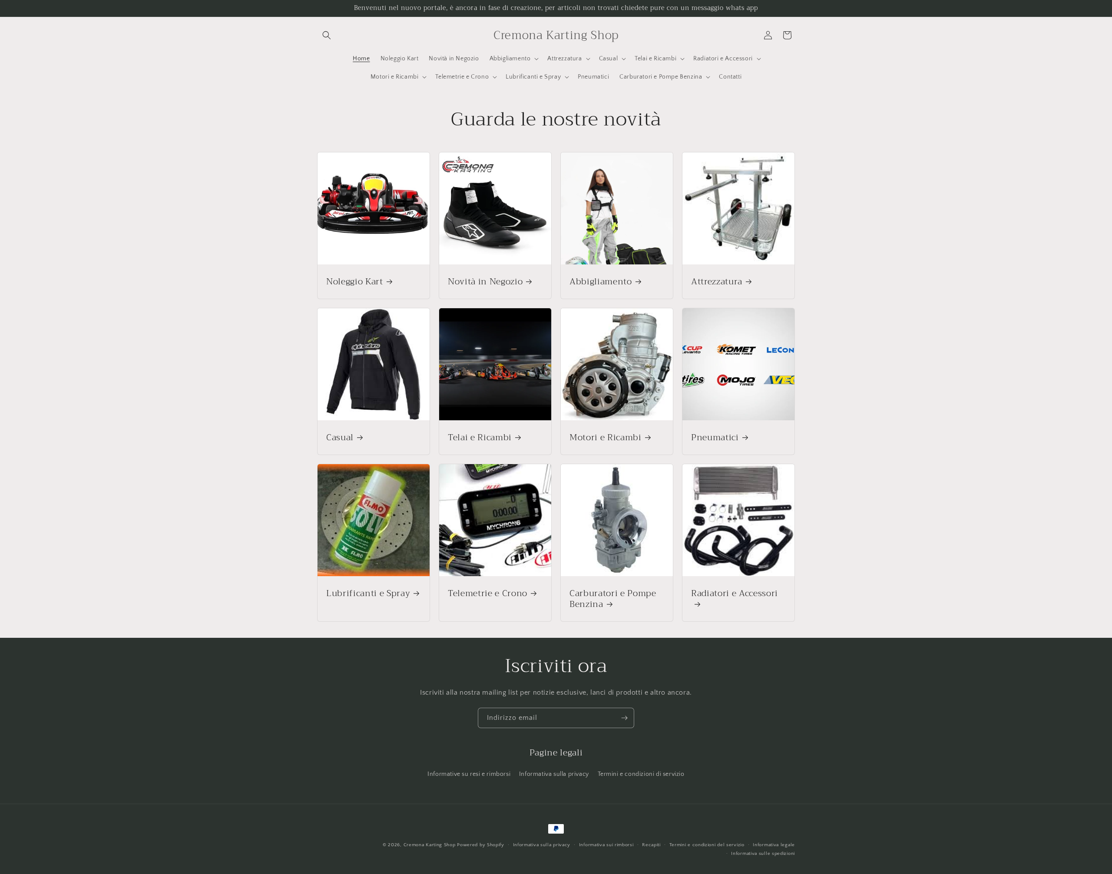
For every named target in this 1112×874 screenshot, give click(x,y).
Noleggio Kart (354, 281)
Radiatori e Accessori (734, 594)
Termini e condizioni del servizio (707, 845)
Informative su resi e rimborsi (468, 774)
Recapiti (651, 845)
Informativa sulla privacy (554, 774)
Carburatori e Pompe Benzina (612, 599)
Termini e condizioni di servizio (641, 774)
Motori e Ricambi (605, 437)
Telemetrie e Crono (487, 593)
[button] (326, 35)
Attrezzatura (716, 281)
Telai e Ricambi (480, 437)
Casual (340, 437)
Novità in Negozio (485, 281)
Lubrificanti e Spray (368, 593)
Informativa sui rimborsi (606, 845)
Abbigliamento (600, 281)
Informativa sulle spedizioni (763, 853)
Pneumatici (715, 437)
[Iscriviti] (624, 718)
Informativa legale (774, 845)
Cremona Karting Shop (430, 845)
